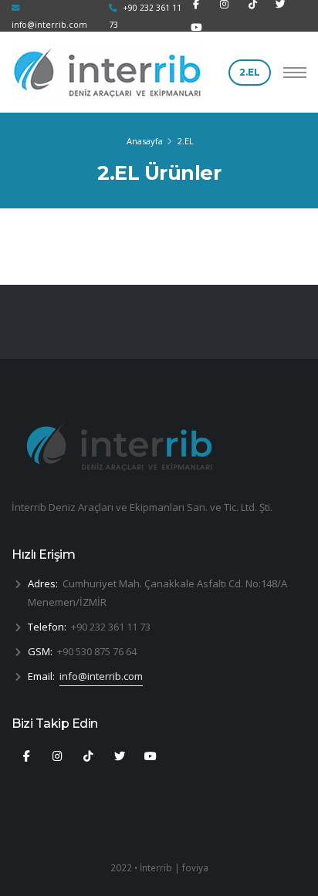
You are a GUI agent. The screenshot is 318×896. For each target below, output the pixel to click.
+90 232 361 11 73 (111, 627)
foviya (195, 867)
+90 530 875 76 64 (97, 651)
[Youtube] (196, 27)
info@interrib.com (101, 676)
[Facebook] (26, 756)
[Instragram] (89, 756)
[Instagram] (57, 756)
